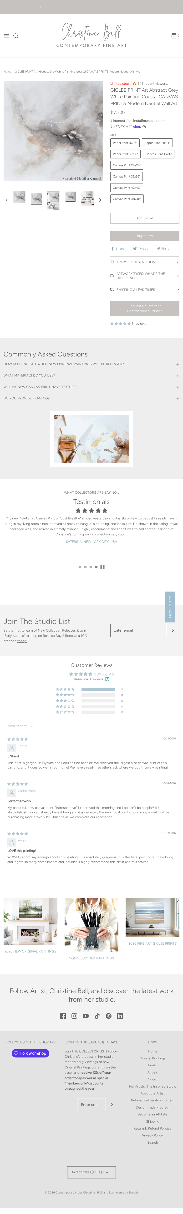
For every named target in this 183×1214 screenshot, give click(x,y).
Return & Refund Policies (152, 1128)
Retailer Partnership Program (152, 1100)
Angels (152, 1072)
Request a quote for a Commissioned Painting (145, 308)
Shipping (152, 1122)
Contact (153, 1079)
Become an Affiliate (152, 1114)
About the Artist (153, 1093)
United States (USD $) (87, 1172)
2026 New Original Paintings (30, 951)
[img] (17, 739)
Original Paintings (153, 1058)
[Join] (172, 630)
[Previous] (40, 7)
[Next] (142, 7)
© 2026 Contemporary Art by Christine (70, 1192)
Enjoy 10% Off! (170, 607)
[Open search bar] (17, 35)
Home (7, 71)
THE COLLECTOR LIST (89, 1051)
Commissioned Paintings (91, 958)
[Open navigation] (6, 35)
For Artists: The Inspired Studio (152, 1086)
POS (100, 1192)
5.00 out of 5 (104, 674)
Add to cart (145, 218)
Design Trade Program (152, 1107)
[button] (6, 200)
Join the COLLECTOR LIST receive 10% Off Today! (91, 7)
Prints (152, 1065)
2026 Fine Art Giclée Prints (152, 944)
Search (152, 1143)
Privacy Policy (152, 1135)
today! (22, 641)
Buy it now (145, 236)
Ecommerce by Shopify (123, 1192)
